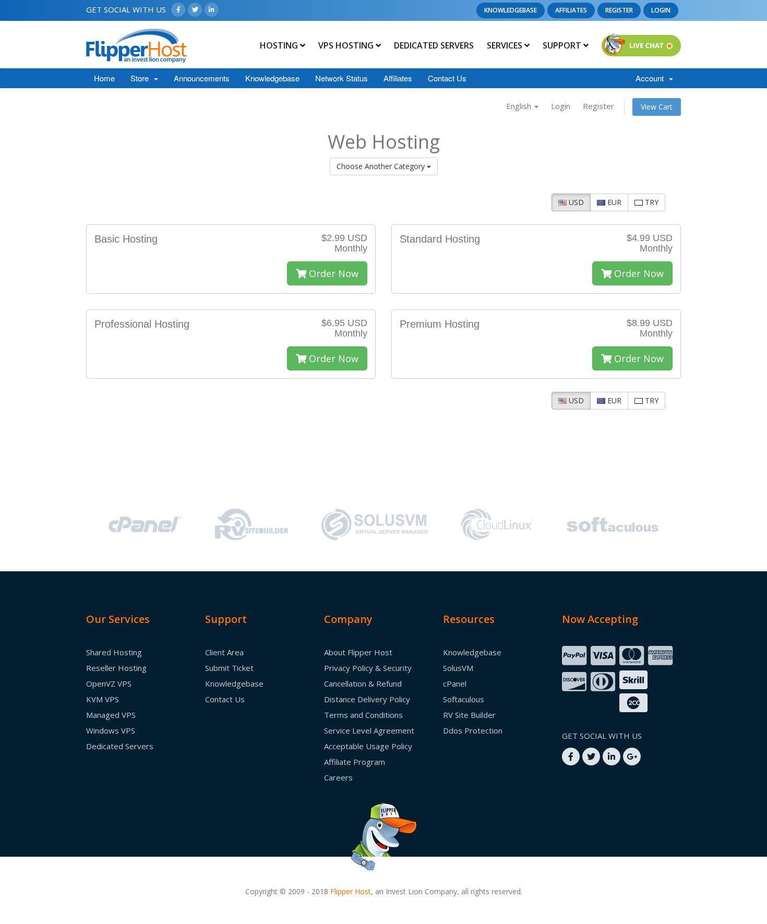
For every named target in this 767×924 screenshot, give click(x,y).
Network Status (341, 78)
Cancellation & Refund (363, 683)
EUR (613, 202)
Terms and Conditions (363, 715)
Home (104, 78)
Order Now (332, 273)
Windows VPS (110, 730)
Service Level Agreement (369, 730)
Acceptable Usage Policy (368, 746)
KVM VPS (102, 699)
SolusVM (458, 668)
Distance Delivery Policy (367, 699)
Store (141, 78)
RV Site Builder (469, 715)
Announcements (202, 78)
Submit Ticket (229, 668)
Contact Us (447, 78)
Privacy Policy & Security (368, 668)
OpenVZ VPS (108, 683)
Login (660, 10)
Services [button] (505, 45)
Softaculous (463, 699)
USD (575, 202)
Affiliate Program (354, 762)
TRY (650, 202)
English (519, 106)
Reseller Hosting (116, 668)
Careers (338, 777)
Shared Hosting (114, 652)
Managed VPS (111, 715)
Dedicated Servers (434, 45)
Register (619, 10)
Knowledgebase (510, 10)
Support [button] (563, 45)
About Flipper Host (358, 652)
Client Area (224, 652)
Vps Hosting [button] (347, 45)
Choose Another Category (382, 166)
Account (652, 78)
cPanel (454, 683)
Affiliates (571, 10)
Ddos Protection (472, 730)
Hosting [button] (280, 45)
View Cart (657, 107)
